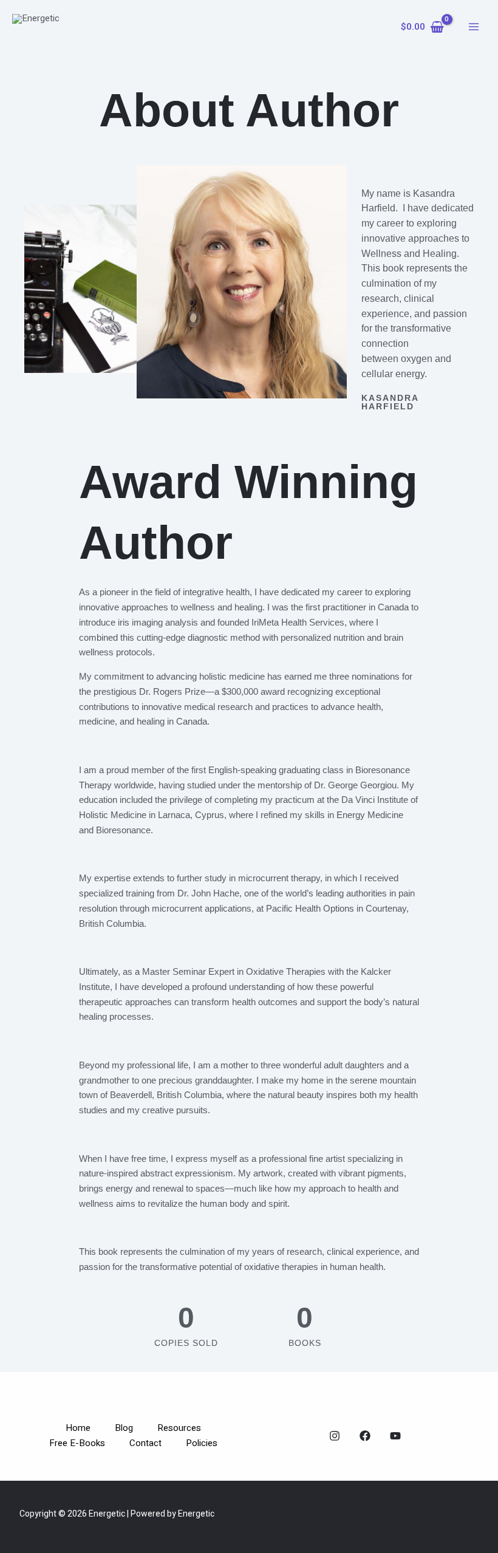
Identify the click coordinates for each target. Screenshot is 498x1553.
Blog (124, 1428)
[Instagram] (334, 1435)
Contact (145, 1443)
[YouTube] (395, 1435)
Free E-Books (77, 1443)
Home (78, 1428)
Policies (201, 1443)
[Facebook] (365, 1435)
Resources (179, 1428)
